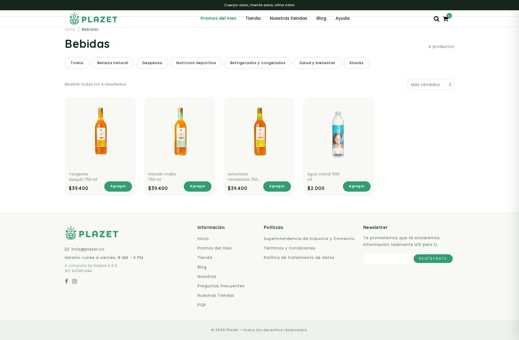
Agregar (118, 186)
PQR (202, 305)
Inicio (70, 29)
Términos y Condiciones (289, 248)
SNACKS (356, 62)
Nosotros (207, 276)
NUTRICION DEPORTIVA (196, 62)
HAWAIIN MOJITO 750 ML (162, 177)
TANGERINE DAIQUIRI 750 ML (83, 177)
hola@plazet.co (88, 249)
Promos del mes (218, 18)
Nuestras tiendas (288, 18)
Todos (77, 62)
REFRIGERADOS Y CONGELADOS (257, 62)
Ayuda (342, 18)
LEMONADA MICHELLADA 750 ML (243, 177)
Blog (321, 18)
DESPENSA (152, 62)
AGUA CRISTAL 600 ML (323, 177)
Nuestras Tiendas (216, 295)
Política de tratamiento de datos (299, 257)
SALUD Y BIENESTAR (317, 62)
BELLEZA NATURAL (112, 62)
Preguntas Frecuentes (221, 286)
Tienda (253, 18)
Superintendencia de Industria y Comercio (309, 238)
